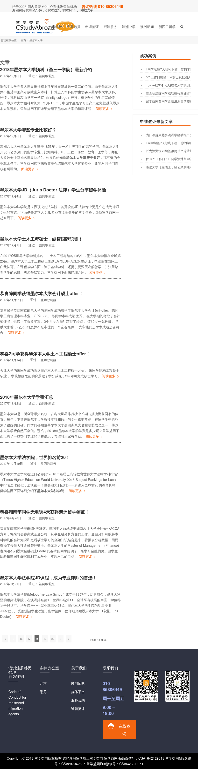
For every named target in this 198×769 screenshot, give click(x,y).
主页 (23, 40)
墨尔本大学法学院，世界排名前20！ (35, 457)
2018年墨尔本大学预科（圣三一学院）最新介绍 (46, 69)
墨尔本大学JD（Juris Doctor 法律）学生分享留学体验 (53, 190)
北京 (43, 683)
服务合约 (78, 700)
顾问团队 (78, 683)
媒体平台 (78, 691)
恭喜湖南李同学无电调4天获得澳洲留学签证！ (44, 512)
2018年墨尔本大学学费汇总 (26, 397)
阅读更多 (102, 108)
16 (21, 639)
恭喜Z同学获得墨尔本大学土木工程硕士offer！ (45, 354)
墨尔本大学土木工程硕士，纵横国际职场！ (41, 239)
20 (52, 639)
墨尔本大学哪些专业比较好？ (28, 130)
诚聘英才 (78, 708)
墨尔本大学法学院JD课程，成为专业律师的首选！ (48, 577)
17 (29, 639)
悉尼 (43, 691)
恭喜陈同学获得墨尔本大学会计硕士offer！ (41, 293)
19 (44, 639)
